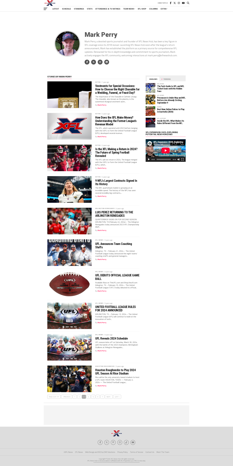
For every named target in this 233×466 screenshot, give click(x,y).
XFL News (99, 240)
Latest (55, 8)
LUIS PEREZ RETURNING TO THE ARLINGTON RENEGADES (114, 214)
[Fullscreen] (182, 159)
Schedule (66, 8)
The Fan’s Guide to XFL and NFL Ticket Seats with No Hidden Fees (170, 88)
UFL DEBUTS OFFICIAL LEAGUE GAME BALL (117, 277)
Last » (117, 397)
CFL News (79, 452)
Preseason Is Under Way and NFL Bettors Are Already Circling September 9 (171, 100)
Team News (128, 8)
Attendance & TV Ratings (107, 8)
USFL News (68, 452)
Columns (153, 8)
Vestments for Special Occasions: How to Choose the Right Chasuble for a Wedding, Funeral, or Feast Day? (117, 89)
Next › (109, 397)
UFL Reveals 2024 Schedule (111, 338)
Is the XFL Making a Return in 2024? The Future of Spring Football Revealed (116, 152)
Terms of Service (136, 452)
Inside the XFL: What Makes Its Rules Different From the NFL (170, 122)
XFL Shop (142, 8)
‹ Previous (67, 397)
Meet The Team (163, 452)
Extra (163, 8)
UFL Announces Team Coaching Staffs (113, 245)
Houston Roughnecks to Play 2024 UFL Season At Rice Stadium (115, 371)
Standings (79, 8)
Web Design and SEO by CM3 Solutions (100, 452)
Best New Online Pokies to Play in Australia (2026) (170, 110)
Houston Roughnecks (104, 366)
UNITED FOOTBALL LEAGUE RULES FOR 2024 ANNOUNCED (115, 308)
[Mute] (178, 159)
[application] (166, 150)
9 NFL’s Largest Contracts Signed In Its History (116, 182)
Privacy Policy (122, 452)
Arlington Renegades (105, 208)
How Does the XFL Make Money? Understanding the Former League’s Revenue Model (115, 121)
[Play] (149, 159)
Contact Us (150, 452)
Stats (89, 8)
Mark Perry (102, 105)
